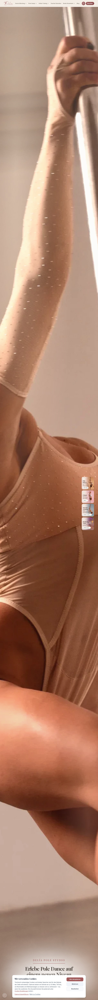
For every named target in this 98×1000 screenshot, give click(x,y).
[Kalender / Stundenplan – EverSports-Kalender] (83, 3)
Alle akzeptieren (74, 979)
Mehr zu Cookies (35, 994)
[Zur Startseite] (8, 3)
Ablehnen (75, 984)
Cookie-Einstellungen (21, 991)
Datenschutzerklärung (22, 994)
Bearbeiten (75, 989)
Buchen (90, 3)
